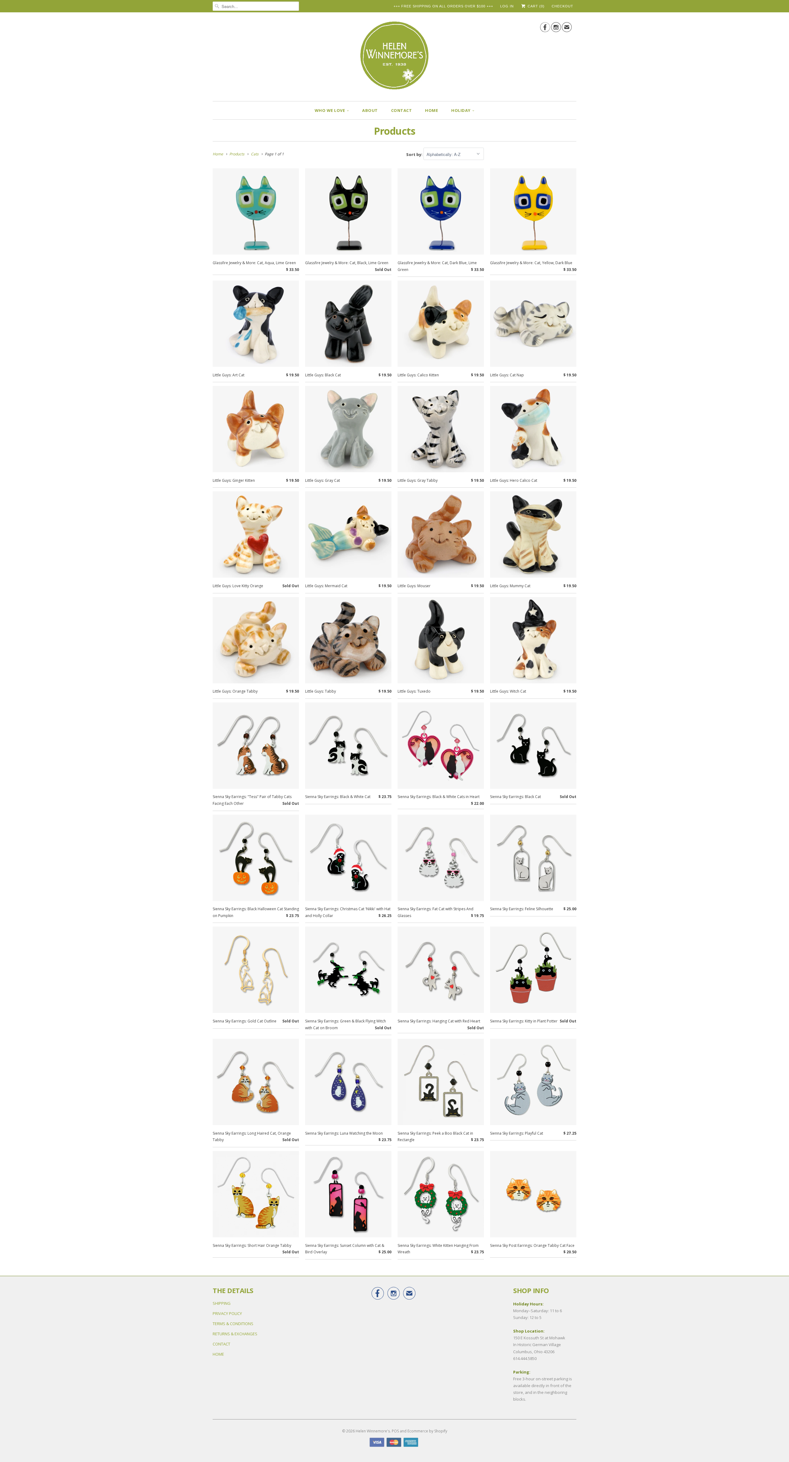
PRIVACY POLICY (227, 1313)
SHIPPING (222, 1303)
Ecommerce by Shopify (427, 1431)
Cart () (535, 6)
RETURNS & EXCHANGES (235, 1334)
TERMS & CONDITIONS (233, 1323)
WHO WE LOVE (330, 110)
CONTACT (401, 110)
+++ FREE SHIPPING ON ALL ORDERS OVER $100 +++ (443, 6)
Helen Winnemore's (373, 1431)
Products (394, 130)
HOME (431, 110)
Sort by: (414, 154)
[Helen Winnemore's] (394, 58)
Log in (507, 6)
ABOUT (370, 110)
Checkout (562, 6)
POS (395, 1431)
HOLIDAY (461, 110)
